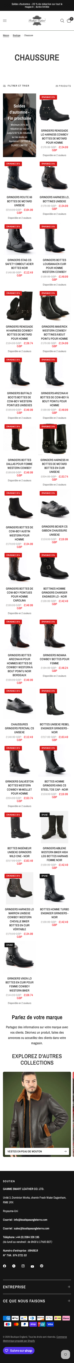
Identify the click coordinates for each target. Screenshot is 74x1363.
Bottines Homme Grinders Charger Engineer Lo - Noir (54, 593)
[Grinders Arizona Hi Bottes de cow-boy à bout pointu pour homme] (54, 372)
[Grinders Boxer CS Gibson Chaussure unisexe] (54, 505)
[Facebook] (7, 1266)
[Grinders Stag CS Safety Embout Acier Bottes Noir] (19, 239)
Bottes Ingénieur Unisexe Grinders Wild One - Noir (19, 852)
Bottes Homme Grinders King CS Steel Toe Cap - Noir (54, 786)
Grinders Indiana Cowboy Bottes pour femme (54, 659)
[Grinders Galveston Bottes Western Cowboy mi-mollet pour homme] (19, 760)
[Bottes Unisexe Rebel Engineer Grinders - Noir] (54, 703)
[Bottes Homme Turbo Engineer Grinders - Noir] (54, 888)
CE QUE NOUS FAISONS (24, 1301)
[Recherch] (62, 20)
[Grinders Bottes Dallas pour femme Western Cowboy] (19, 439)
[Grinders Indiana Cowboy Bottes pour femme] (54, 634)
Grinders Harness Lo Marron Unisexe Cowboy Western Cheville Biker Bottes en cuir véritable (19, 919)
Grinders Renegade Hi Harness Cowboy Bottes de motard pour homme (19, 333)
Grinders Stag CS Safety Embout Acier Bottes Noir (19, 264)
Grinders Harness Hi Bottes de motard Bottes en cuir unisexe (54, 466)
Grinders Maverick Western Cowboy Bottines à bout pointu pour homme (54, 333)
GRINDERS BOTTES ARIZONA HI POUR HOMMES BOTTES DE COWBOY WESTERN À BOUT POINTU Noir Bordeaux (20, 665)
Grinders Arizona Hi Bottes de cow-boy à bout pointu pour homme (54, 399)
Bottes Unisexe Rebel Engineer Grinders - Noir (54, 728)
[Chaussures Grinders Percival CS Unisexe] (19, 703)
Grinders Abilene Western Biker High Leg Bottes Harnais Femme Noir (54, 854)
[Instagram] (26, 1266)
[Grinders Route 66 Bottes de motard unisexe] (19, 176)
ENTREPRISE (14, 1286)
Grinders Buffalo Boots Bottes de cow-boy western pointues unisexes (19, 399)
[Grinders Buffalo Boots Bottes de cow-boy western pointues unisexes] (19, 372)
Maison (6, 35)
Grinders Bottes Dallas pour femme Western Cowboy (19, 464)
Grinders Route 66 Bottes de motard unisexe (19, 201)
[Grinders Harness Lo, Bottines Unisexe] (54, 176)
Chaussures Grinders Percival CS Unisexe (19, 728)
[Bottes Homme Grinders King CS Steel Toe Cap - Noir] (54, 760)
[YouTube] (35, 1266)
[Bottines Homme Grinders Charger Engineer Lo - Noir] (54, 567)
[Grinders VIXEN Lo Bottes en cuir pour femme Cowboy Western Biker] (19, 957)
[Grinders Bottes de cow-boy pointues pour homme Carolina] (19, 567)
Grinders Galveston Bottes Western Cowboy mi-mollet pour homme (19, 788)
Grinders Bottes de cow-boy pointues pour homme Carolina (19, 595)
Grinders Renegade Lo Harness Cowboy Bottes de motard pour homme (54, 137)
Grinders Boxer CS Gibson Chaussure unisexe (54, 531)
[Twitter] (16, 1266)
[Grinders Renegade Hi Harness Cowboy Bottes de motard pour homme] (19, 305)
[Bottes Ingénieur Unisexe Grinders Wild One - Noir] (19, 827)
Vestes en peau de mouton (24, 1151)
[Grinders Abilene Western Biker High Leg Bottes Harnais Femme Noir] (54, 827)
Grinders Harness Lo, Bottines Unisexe (54, 199)
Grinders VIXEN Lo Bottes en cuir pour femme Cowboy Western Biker (20, 985)
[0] (68, 20)
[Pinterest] (44, 1266)
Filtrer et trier (18, 85)
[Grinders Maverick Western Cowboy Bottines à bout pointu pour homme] (54, 305)
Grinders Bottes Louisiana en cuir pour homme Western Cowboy (54, 266)
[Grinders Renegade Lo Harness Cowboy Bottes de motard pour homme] (54, 109)
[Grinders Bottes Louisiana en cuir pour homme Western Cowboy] (54, 239)
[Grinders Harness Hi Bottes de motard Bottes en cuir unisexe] (54, 439)
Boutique (16, 35)
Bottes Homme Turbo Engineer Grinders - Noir (54, 913)
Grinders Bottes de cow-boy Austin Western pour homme (19, 533)
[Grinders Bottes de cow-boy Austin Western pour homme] (19, 506)
